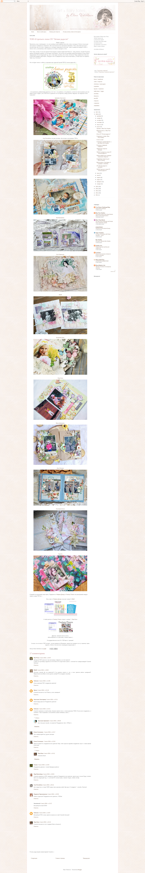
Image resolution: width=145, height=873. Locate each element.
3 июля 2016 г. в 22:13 (44, 708)
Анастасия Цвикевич (43, 720)
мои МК (96, 98)
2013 (97, 190)
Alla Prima (36, 657)
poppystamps (99, 227)
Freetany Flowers (70, 594)
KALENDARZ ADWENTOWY (102, 261)
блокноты (96, 96)
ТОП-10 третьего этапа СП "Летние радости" (103, 170)
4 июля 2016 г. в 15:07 (44, 812)
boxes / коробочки (98, 79)
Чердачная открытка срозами (102, 149)
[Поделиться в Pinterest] (57, 649)
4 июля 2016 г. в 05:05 (55, 720)
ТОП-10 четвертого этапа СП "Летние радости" (104, 152)
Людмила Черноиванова (40, 794)
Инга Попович (60, 468)
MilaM (60, 294)
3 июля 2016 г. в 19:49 (42, 670)
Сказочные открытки (102, 70)
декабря (99, 116)
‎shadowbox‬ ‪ (97, 105)
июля (98, 126)
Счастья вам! (100, 139)
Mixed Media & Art (100, 265)
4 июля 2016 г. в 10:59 (53, 794)
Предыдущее (86, 858)
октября (99, 120)
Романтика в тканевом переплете (106, 72)
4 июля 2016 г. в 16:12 (45, 822)
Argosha (60, 554)
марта (98, 179)
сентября (99, 122)
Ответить (36, 665)
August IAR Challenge (101, 208)
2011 (97, 195)
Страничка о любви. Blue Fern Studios (103, 137)
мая (98, 175)
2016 (97, 114)
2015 (97, 186)
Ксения (36, 764)
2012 (97, 193)
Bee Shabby (99, 239)
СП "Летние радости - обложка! (102, 166)
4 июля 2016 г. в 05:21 (48, 785)
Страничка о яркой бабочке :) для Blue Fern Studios (104, 142)
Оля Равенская (60, 254)
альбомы (96, 93)
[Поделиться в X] (53, 649)
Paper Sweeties (100, 232)
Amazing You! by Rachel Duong (103, 228)
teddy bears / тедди (99, 91)
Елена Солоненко (39, 732)
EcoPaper (98, 252)
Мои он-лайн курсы (41, 31)
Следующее (34, 858)
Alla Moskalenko (60, 217)
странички (96, 103)
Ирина (35, 690)
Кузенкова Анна (60, 337)
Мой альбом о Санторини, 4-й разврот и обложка (104, 163)
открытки (96, 100)
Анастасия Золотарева (40, 699)
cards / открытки (98, 81)
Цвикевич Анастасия (60, 98)
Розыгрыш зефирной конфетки (102, 146)
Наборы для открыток (54, 31)
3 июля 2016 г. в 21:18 (43, 690)
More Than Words (100, 220)
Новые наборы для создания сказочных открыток (104, 156)
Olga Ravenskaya (38, 774)
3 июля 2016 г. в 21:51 (52, 699)
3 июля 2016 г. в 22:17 (49, 732)
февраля (99, 181)
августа (99, 124)
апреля (99, 177)
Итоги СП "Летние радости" (104, 134)
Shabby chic (99, 245)
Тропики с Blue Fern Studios (104, 128)
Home (32, 31)
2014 (97, 188)
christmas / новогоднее (99, 84)
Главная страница (60, 858)
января (99, 184)
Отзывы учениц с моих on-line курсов (71, 31)
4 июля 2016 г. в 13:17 (46, 803)
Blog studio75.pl (100, 259)
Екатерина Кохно (60, 509)
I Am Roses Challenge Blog (103, 207)
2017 (97, 112)
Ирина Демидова (60, 423)
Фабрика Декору (60, 594)
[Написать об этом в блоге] (52, 649)
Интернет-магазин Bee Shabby (103, 241)
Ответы (37, 718)
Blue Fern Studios (100, 213)
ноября (99, 118)
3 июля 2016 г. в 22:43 (43, 764)
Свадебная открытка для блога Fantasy (103, 159)
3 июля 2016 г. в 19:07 (45, 657)
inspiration (96, 86)
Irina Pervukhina (47, 138)
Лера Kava (60, 378)
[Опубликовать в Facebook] (55, 649)
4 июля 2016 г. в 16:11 (49, 753)
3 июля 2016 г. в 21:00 (44, 681)
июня (98, 173)
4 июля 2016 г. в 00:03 (48, 774)
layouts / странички (99, 88)
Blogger (80, 869)
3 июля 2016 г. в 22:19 (49, 741)
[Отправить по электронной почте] (50, 649)
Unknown (36, 681)
